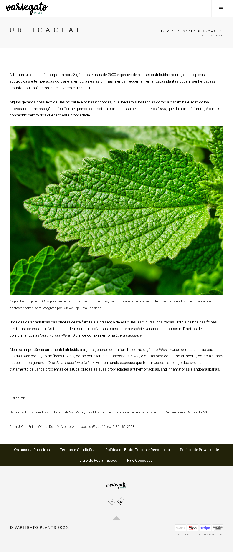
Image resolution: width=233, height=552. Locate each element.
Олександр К (72, 308)
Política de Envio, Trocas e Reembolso (137, 449)
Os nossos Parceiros (32, 449)
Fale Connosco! (140, 460)
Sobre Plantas (199, 31)
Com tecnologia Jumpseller (197, 534)
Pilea (163, 349)
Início (167, 31)
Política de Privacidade (199, 449)
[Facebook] (112, 501)
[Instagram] (121, 501)
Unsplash (94, 308)
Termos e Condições (77, 449)
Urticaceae (34, 74)
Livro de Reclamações (98, 460)
